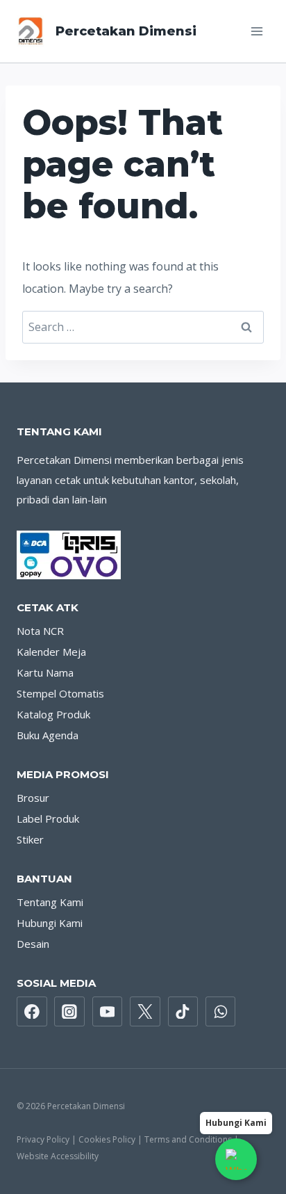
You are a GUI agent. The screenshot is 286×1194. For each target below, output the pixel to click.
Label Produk (48, 818)
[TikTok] (183, 1012)
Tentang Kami (50, 902)
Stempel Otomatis (60, 693)
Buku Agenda (47, 735)
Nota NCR (40, 631)
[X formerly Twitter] (145, 1012)
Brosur (33, 798)
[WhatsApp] (220, 1012)
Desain (33, 944)
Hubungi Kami (50, 923)
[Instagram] (69, 1012)
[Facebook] (32, 1012)
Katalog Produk (53, 714)
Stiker (30, 839)
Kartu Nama (45, 672)
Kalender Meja (51, 652)
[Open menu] (256, 31)
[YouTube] (107, 1012)
